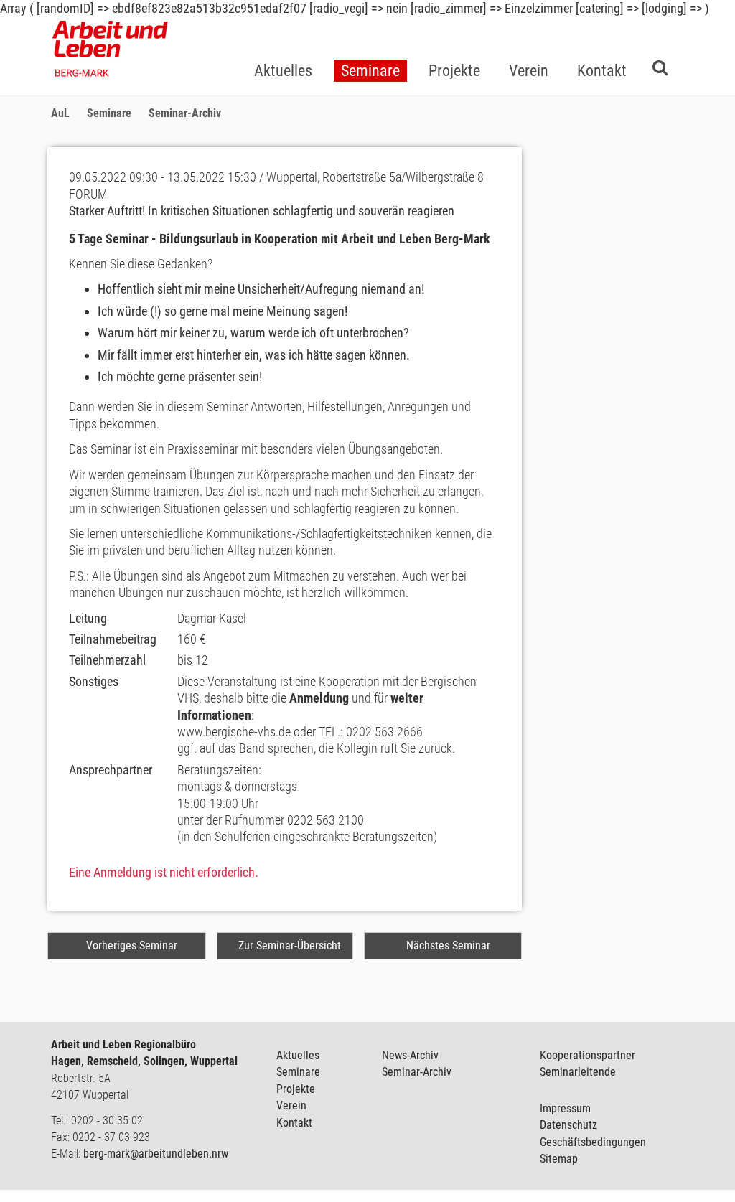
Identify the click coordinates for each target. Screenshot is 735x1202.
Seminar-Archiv (416, 1072)
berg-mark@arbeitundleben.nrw (155, 1153)
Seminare (298, 1072)
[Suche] (660, 67)
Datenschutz (568, 1125)
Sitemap (559, 1158)
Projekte (295, 1089)
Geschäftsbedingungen (593, 1142)
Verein (291, 1105)
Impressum (565, 1108)
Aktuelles (297, 1055)
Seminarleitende (578, 1072)
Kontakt (294, 1123)
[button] (370, 48)
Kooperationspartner (587, 1055)
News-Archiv (410, 1055)
